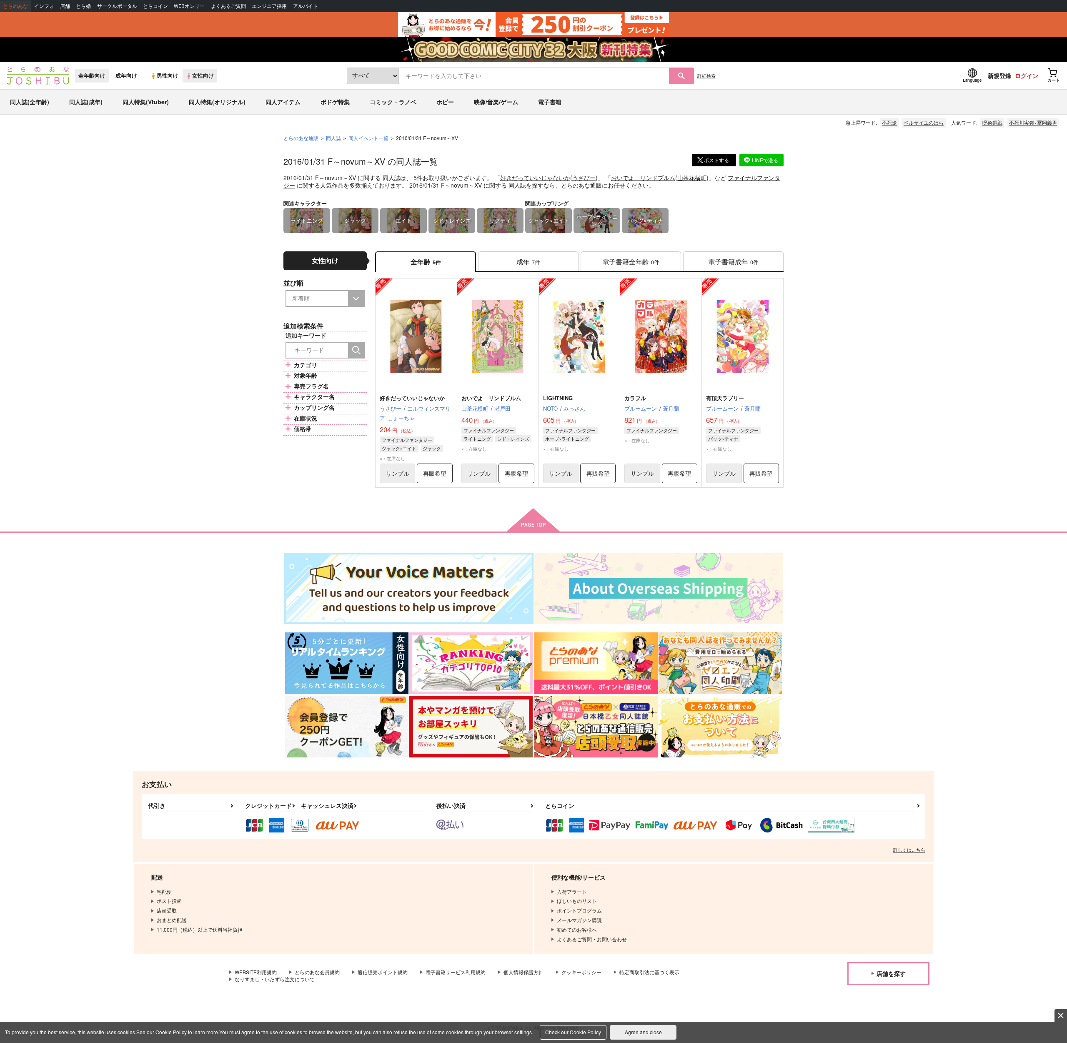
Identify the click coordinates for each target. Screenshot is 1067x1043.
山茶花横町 (691, 177)
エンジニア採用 (269, 6)
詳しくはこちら (909, 849)
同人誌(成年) (86, 102)
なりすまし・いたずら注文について (275, 979)
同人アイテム (283, 102)
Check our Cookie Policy (573, 1031)
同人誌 (333, 137)
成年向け (126, 75)
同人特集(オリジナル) (217, 102)
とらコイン (155, 6)
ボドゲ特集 (335, 102)
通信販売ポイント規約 (383, 971)
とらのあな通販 (300, 137)
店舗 (65, 6)
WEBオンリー (189, 6)
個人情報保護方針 (523, 971)
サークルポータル (117, 6)
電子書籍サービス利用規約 (456, 971)
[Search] (356, 350)
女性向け (203, 75)
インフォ (44, 6)
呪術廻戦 (992, 122)
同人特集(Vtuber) (146, 102)
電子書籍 (549, 102)
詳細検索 (706, 75)
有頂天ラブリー (725, 398)
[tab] (528, 261)
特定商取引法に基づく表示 (649, 971)
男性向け (167, 75)
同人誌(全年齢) (29, 102)
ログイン (1026, 75)
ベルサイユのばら (924, 122)
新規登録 (999, 75)
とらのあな (15, 6)
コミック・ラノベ (393, 102)
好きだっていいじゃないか (535, 177)
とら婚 (83, 6)
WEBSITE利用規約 (256, 971)
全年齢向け (91, 75)
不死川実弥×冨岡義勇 (1033, 122)
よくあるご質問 (228, 6)
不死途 (889, 122)
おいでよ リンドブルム (643, 177)
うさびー (584, 177)
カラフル (635, 398)
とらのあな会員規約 (317, 971)
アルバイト (305, 6)
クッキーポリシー (581, 971)
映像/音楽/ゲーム (496, 102)
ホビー (445, 102)
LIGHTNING (558, 398)
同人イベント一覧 (368, 137)
